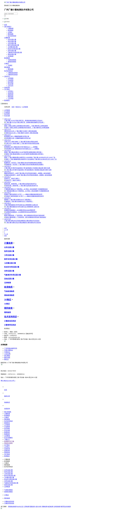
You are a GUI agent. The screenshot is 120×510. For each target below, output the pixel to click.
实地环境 (10, 93)
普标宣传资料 (8, 443)
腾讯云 (6, 359)
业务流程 (7, 87)
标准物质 (10, 30)
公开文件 (10, 85)
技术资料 (10, 82)
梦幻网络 (7, 355)
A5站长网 (7, 354)
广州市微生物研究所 (10, 348)
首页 (5, 24)
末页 (5, 235)
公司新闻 (10, 78)
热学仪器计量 (12, 41)
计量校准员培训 (13, 72)
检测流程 (7, 432)
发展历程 (10, 95)
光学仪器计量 (12, 50)
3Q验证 (10, 32)
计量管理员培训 (13, 74)
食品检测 (50, 506)
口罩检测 (26, 506)
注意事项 (7, 436)
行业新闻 (10, 80)
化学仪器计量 (12, 39)
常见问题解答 (8, 437)
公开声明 (10, 98)
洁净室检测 (56, 506)
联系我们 (7, 100)
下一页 (6, 234)
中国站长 (7, 352)
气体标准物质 (12, 60)
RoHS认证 (20, 506)
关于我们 (7, 445)
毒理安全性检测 (66, 506)
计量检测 (10, 28)
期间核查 (10, 34)
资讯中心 (18, 107)
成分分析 (38, 506)
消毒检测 (44, 506)
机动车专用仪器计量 (14, 48)
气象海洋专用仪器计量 (15, 52)
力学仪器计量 (12, 43)
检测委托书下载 (9, 441)
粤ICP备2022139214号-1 (8, 380)
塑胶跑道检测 (12, 506)
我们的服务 (7, 412)
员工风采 (7, 454)
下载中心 (7, 439)
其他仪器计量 (12, 54)
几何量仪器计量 (13, 47)
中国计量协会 (8, 350)
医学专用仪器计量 (13, 45)
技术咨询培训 (12, 36)
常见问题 (10, 84)
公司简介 (10, 91)
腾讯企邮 (7, 357)
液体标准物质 (12, 61)
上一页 (6, 229)
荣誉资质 (10, 96)
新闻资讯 (7, 423)
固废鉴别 (32, 506)
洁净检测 (10, 56)
